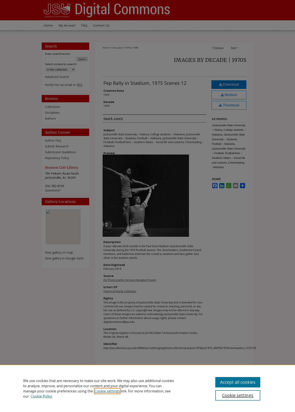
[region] (147, 388)
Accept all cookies (237, 382)
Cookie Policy (41, 396)
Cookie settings (107, 391)
